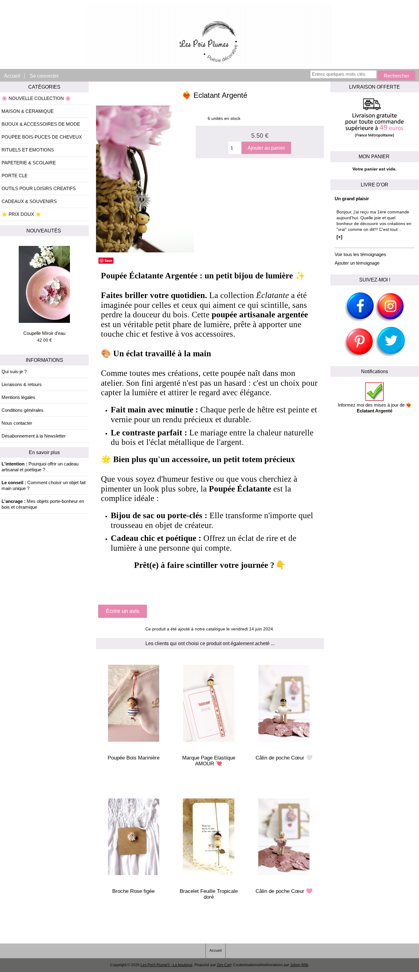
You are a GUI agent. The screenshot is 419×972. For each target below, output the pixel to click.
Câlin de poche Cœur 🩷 (284, 891)
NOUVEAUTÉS (44, 230)
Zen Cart (224, 965)
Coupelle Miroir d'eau (44, 333)
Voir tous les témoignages (360, 254)
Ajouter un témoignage (357, 263)
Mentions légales (18, 397)
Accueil (12, 75)
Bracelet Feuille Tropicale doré (209, 894)
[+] (339, 236)
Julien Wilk (299, 965)
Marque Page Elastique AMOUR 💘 (208, 761)
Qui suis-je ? (14, 371)
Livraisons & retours (22, 384)
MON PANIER (375, 156)
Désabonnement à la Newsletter (34, 435)
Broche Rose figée (133, 891)
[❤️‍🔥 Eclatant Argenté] (145, 251)
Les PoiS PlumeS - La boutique (166, 965)
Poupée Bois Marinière (134, 758)
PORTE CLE (15, 175)
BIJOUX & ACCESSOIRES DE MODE (41, 124)
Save (108, 260)
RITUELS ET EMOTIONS (28, 149)
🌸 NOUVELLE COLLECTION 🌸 (36, 98)
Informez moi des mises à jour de (375, 407)
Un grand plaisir (352, 198)
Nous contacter (17, 423)
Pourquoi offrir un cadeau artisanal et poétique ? (40, 466)
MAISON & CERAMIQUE (28, 111)
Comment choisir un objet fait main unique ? (44, 485)
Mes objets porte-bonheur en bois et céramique (43, 504)
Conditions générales (23, 410)
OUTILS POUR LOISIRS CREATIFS (39, 188)
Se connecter (44, 75)
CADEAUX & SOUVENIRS (29, 201)
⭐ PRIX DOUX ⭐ (21, 214)
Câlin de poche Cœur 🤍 (284, 758)
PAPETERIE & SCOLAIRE (29, 162)
